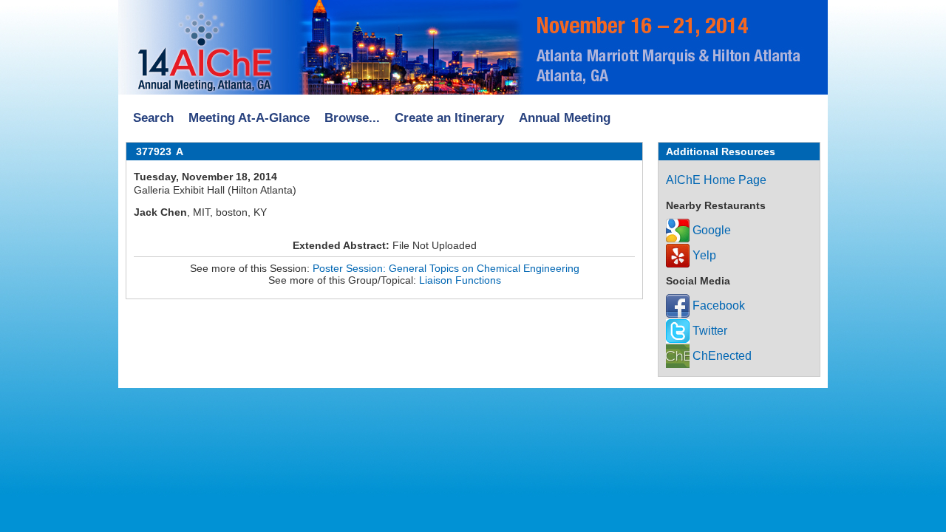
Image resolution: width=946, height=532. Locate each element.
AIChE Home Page (716, 180)
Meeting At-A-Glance (249, 118)
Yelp (703, 255)
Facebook (717, 305)
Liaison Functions (460, 280)
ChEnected (721, 355)
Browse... (352, 118)
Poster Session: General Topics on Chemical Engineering (446, 268)
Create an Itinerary (449, 118)
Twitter (708, 330)
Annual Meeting (564, 118)
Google (710, 230)
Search (153, 118)
